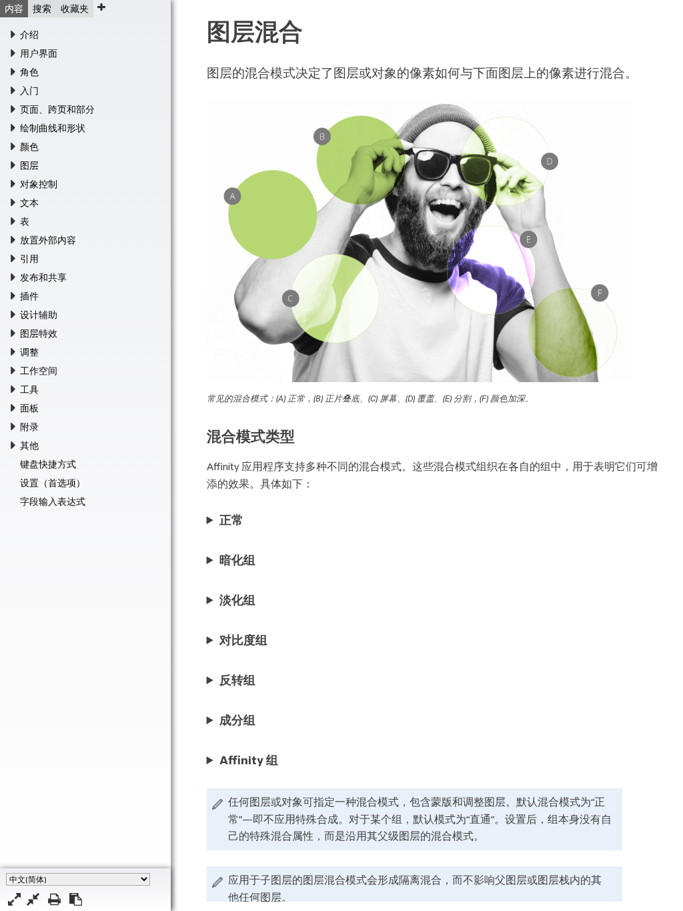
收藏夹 (75, 9)
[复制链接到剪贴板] (75, 899)
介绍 (29, 35)
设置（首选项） (52, 483)
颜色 (29, 147)
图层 (29, 165)
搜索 (42, 9)
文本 (29, 203)
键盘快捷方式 (48, 464)
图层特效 (38, 333)
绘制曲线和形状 (52, 128)
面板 (29, 408)
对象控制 (38, 184)
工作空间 (38, 371)
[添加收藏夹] (101, 7)
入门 (29, 91)
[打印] (54, 899)
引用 (29, 259)
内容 (14, 9)
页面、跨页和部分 (57, 109)
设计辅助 (38, 315)
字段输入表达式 (52, 502)
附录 (29, 427)
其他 (29, 445)
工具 (29, 389)
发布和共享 (43, 277)
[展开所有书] (14, 899)
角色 (29, 72)
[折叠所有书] (33, 899)
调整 (29, 352)
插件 (29, 296)
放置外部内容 (48, 240)
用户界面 (38, 53)
